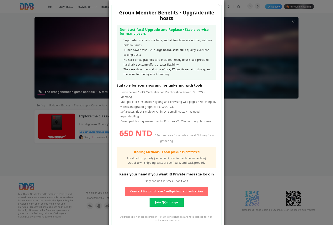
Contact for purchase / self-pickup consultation (166, 191)
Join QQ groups (166, 202)
